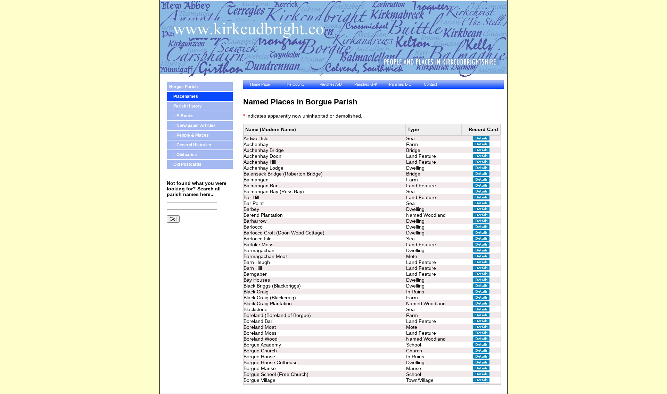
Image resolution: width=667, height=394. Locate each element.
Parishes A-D (331, 84)
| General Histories (190, 145)
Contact (430, 84)
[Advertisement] (198, 265)
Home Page (260, 84)
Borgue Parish (183, 86)
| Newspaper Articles (192, 125)
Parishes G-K (365, 84)
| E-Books (181, 115)
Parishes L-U (400, 84)
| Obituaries (183, 154)
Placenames (183, 96)
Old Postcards (185, 164)
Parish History (185, 106)
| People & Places (189, 135)
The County (295, 84)
